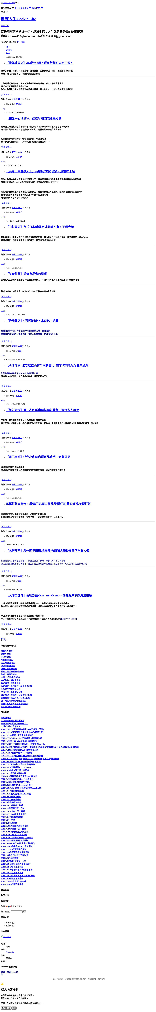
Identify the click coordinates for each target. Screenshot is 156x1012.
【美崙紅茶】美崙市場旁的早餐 (26, 273)
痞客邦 (15, 99)
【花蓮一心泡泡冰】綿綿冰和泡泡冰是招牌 (33, 118)
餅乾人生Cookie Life (18, 19)
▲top (3, 108)
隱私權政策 (92, 979)
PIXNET (60, 979)
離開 (14, 1008)
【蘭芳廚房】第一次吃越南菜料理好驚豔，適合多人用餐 (42, 410)
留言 (20, 99)
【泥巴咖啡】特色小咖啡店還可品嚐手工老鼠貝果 (38, 457)
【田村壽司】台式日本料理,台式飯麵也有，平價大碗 (40, 227)
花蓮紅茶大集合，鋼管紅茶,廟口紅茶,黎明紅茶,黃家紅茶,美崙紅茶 (48, 503)
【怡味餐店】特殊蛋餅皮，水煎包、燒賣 (32, 320)
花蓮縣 (19, 104)
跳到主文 (5, 26)
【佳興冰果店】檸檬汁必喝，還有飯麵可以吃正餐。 (39, 63)
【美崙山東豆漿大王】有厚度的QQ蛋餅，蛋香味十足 (40, 171)
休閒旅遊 (21, 42)
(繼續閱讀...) (6, 94)
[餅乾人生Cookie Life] (2, 975)
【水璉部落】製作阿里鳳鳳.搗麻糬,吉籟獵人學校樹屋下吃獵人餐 (47, 550)
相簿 (8, 47)
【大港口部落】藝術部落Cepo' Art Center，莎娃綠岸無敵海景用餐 (49, 595)
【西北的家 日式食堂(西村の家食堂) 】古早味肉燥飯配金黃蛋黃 (47, 365)
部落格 (9, 50)
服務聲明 (101, 979)
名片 (8, 53)
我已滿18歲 (6, 1008)
